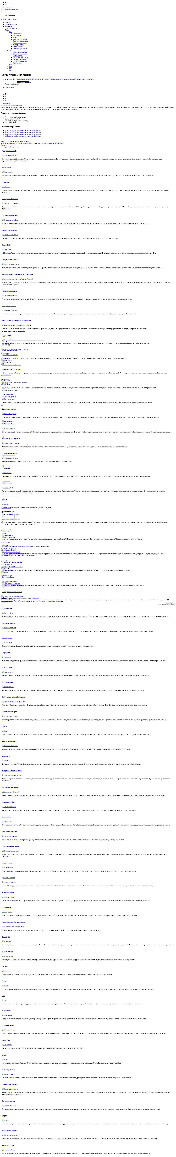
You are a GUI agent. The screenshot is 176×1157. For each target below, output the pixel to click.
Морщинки (6, 653)
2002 (10, 70)
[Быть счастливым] (9, 628)
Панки (4, 726)
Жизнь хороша (7, 682)
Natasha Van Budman (169, 604)
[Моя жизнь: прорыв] (10, 836)
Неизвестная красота (9, 1084)
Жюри (15, 37)
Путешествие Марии (9, 712)
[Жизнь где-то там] (9, 1074)
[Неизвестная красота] (10, 1089)
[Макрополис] (8, 821)
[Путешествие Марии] (10, 716)
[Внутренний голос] (10, 582)
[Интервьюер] (8, 1015)
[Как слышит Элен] (9, 807)
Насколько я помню (9, 1130)
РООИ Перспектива (14, 600)
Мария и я (6, 756)
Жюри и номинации (20, 52)
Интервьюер (6, 1010)
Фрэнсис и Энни (8, 1145)
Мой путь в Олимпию (10, 199)
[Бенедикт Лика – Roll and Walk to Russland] (18, 279)
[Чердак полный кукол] (11, 264)
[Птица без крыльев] (10, 310)
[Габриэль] (6, 187)
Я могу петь (6, 907)
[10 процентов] (8, 642)
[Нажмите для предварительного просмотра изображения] (11, 105)
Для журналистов (11, 24)
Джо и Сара (6, 1040)
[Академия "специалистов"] (12, 775)
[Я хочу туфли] (8, 613)
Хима (173, 603)
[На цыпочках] (8, 867)
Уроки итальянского (9, 291)
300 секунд (6, 937)
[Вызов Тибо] (7, 249)
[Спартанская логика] (10, 355)
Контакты (8, 26)
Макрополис (6, 817)
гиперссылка (37, 601)
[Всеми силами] (8, 672)
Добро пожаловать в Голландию (14, 697)
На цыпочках (7, 863)
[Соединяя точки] (9, 1030)
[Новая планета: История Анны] (14, 927)
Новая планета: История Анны (13, 922)
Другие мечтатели (8, 1101)
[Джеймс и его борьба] (11, 235)
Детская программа (19, 43)
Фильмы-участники (20, 39)
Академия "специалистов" (12, 771)
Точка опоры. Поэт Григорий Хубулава (16, 320)
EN (6, 4)
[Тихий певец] (8, 172)
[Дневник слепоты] (9, 882)
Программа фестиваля (20, 41)
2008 (10, 65)
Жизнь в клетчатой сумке (11, 365)
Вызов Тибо (6, 245)
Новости (8, 22)
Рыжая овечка (7, 951)
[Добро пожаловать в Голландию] (14, 701)
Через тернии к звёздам (10, 514)
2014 (10, 32)
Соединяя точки (8, 1025)
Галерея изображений (12, 84)
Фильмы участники (20, 54)
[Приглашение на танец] (11, 851)
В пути (4, 1116)
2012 (10, 50)
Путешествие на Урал (10, 215)
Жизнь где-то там (8, 1069)
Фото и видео (18, 46)
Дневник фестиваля (20, 61)
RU (6, 2)
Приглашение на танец (10, 846)
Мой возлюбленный (9, 741)
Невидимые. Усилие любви (12, 562)
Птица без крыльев (9, 306)
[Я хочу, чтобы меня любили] (13, 596)
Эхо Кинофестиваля (20, 48)
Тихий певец (6, 167)
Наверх (3, 145)
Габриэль (5, 182)
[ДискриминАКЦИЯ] (10, 155)
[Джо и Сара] (7, 1045)
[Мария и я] (7, 760)
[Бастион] (6, 971)
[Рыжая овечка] (8, 956)
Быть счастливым (8, 623)
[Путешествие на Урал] (11, 220)
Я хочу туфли (7, 608)
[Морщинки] (7, 657)
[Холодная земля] (9, 897)
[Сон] (5, 1000)
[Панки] (5, 731)
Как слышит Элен (8, 802)
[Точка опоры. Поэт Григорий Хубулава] (17, 325)
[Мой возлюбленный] (10, 746)
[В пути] (6, 1120)
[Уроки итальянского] (10, 295)
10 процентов (7, 638)
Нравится (29, 82)
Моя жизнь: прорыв (9, 831)
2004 (10, 68)
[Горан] (5, 1059)
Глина (4, 981)
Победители (17, 34)
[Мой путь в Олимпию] (11, 203)
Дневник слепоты (8, 878)
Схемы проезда (14, 28)
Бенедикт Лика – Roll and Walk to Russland (17, 274)
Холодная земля (8, 892)
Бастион (5, 966)
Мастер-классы (18, 45)
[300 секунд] (7, 941)
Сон (3, 996)
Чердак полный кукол (10, 260)
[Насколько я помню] (10, 1135)
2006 (10, 67)
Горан (4, 1055)
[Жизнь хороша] (8, 687)
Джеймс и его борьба (9, 230)
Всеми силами (7, 667)
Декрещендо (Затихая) (10, 787)
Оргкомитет (17, 35)
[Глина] (5, 986)
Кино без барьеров (33, 598)
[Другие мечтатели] (10, 1105)
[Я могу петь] (7, 912)
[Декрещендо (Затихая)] (11, 792)
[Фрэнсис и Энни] (9, 1150)
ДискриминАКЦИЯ (9, 151)
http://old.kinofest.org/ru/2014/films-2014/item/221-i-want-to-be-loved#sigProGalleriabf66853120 (32, 143)
